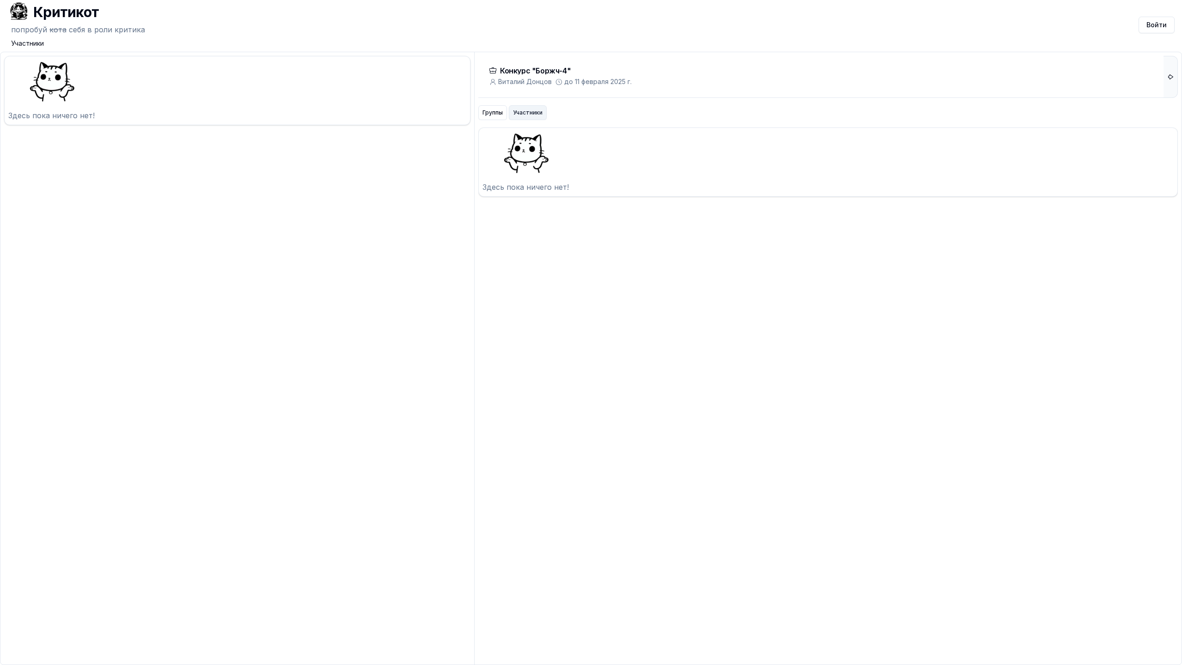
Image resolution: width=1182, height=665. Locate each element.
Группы (492, 112)
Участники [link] (27, 43)
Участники (528, 112)
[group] (512, 112)
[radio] (492, 112)
